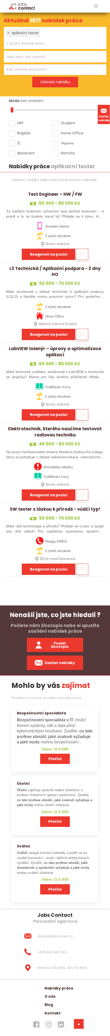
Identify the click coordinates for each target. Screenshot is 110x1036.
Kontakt (53, 1013)
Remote (68, 153)
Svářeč (23, 846)
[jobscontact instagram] (48, 1024)
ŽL (19, 143)
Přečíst (55, 758)
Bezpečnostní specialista (41, 713)
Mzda (14, 100)
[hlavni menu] (95, 6)
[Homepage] (22, 6)
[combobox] (55, 38)
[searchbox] (51, 43)
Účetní (23, 783)
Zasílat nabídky (103, 118)
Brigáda (23, 133)
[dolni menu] (79, 1024)
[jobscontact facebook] (36, 1024)
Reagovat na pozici (48, 254)
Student (68, 123)
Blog (49, 1004)
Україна (67, 143)
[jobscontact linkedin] (61, 1024)
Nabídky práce (59, 988)
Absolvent (26, 153)
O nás (50, 996)
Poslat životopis (60, 645)
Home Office (72, 133)
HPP (20, 123)
